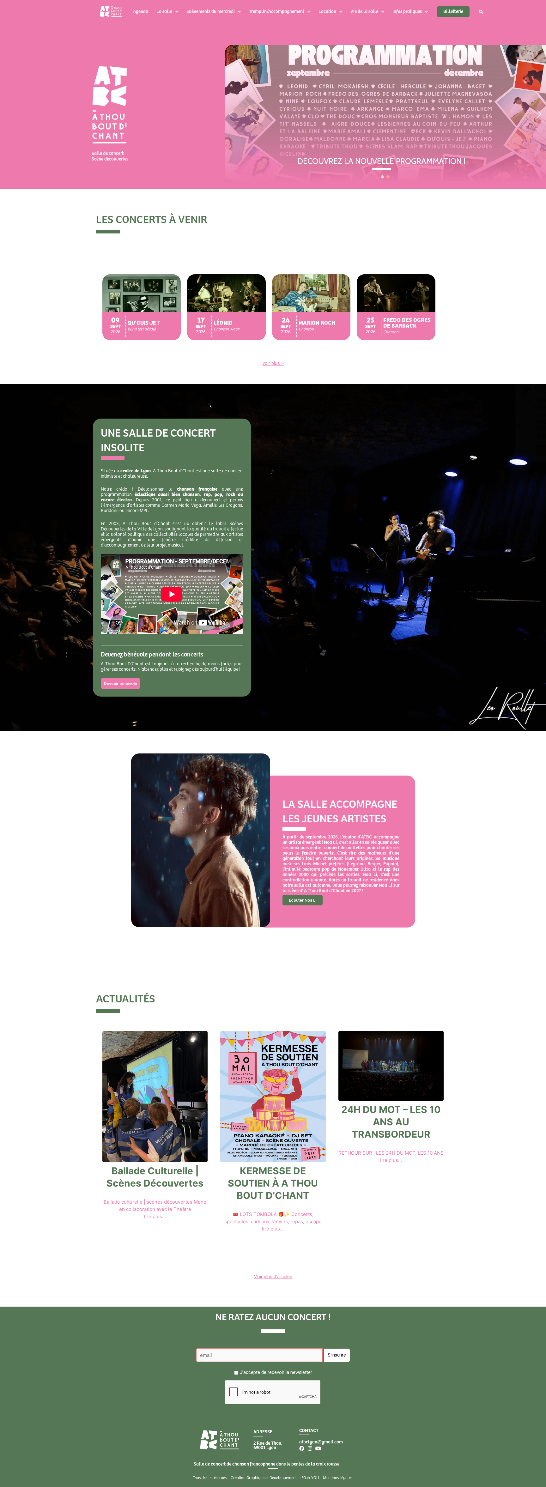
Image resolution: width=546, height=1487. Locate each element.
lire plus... (155, 1216)
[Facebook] (301, 1448)
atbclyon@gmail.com (321, 1442)
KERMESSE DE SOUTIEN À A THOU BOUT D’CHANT (273, 1183)
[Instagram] (309, 1448)
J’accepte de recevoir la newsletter (276, 1372)
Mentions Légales (337, 1478)
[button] (231, 114)
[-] (381, 169)
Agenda (140, 11)
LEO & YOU (309, 1478)
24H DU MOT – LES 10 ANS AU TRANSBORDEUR (391, 1122)
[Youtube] (318, 1448)
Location (327, 11)
